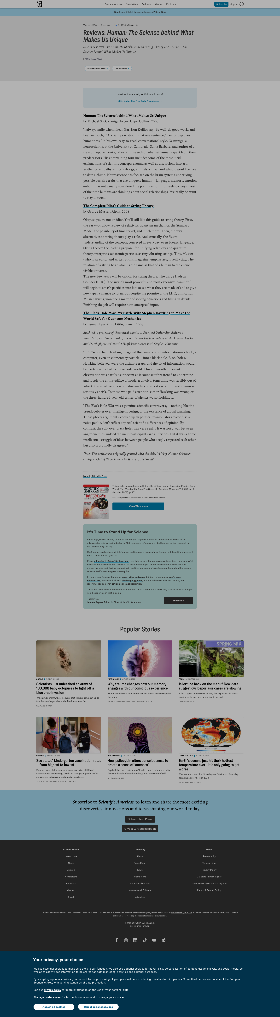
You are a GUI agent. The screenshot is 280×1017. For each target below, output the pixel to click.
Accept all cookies (53, 1006)
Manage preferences (47, 997)
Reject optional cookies (98, 1006)
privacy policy (52, 989)
